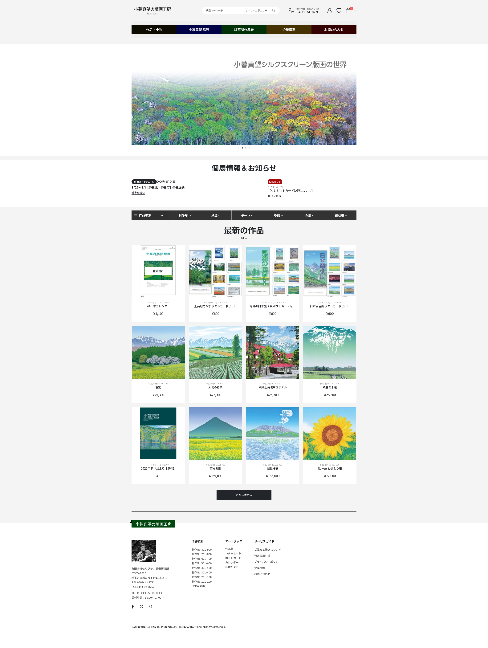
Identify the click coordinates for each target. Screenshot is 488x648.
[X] (141, 606)
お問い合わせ (334, 29)
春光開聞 (215, 468)
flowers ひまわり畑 (330, 468)
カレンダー (164, 302)
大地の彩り (215, 387)
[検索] (274, 10)
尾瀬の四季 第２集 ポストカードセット (274, 306)
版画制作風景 (244, 29)
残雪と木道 (330, 387)
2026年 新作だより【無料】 (158, 468)
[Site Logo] (152, 10)
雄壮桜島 (272, 468)
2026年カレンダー (158, 306)
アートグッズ (153, 302)
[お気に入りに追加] (178, 251)
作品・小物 (154, 29)
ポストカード (221, 302)
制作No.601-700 (160, 383)
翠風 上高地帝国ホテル (272, 387)
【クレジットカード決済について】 (291, 190)
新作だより (164, 464)
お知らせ (276, 181)
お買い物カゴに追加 (218, 293)
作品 (150, 383)
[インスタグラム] (150, 606)
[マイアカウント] (329, 10)
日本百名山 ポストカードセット (329, 306)
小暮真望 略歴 (199, 29)
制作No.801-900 (275, 383)
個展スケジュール (145, 181)
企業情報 (289, 29)
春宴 (158, 387)
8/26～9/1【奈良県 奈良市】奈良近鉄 (158, 187)
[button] (135, 97)
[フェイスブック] (132, 606)
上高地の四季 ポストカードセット (215, 306)
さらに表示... (244, 495)
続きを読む (161, 293)
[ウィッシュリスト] (339, 10)
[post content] (158, 271)
